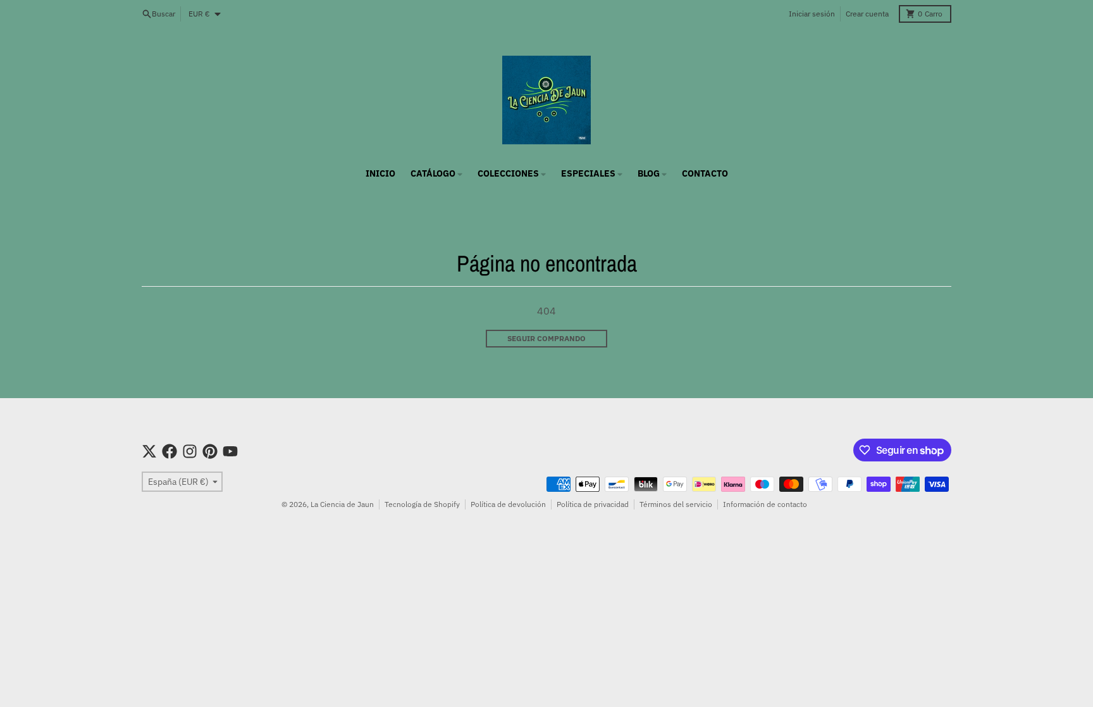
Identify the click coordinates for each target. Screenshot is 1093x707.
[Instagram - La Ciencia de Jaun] (189, 451)
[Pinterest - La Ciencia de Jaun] (210, 451)
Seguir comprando (546, 338)
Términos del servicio (675, 504)
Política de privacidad (593, 504)
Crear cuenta (867, 13)
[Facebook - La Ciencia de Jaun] (169, 451)
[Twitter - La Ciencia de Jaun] (149, 451)
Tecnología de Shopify (422, 504)
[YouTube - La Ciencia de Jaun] (230, 451)
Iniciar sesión (812, 13)
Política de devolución (508, 504)
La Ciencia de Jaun (342, 504)
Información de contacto (765, 504)
